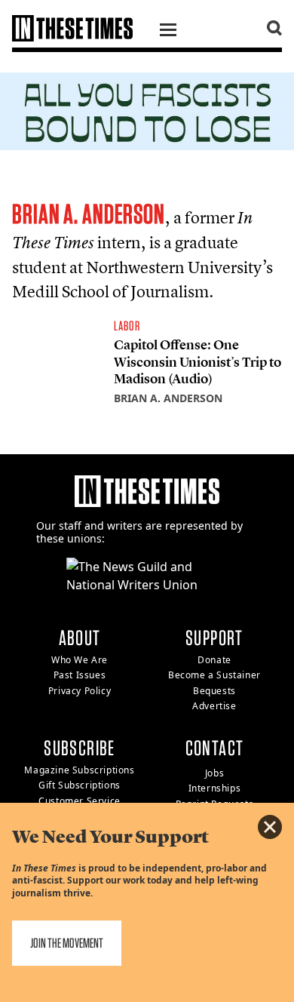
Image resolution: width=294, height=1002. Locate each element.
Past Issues (80, 675)
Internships (214, 788)
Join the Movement (66, 943)
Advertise (214, 705)
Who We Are (79, 659)
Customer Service (79, 801)
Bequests (214, 690)
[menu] (168, 31)
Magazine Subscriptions (79, 770)
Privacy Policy (79, 690)
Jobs (214, 773)
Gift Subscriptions (79, 785)
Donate (214, 659)
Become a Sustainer (214, 675)
